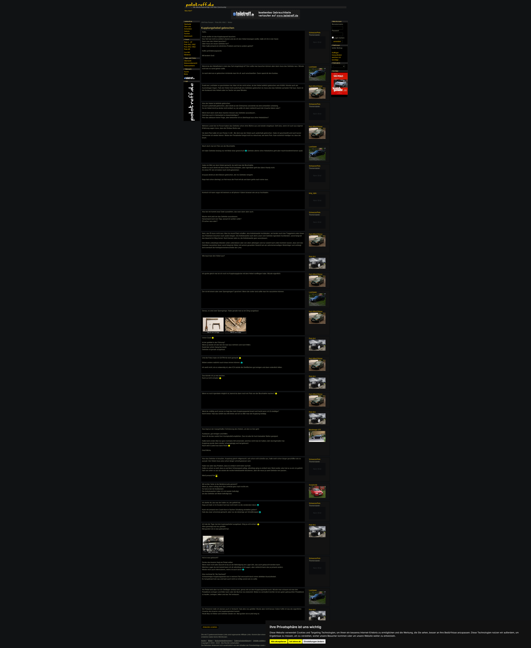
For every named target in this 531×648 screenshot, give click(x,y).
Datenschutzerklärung (242, 641)
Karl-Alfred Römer (315, 86)
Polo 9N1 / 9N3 (190, 47)
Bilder (210, 641)
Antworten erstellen (210, 627)
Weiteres (187, 55)
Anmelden (188, 29)
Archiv (203, 641)
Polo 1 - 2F (188, 42)
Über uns (187, 27)
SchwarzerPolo (314, 33)
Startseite (187, 24)
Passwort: (335, 31)
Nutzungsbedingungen (223, 641)
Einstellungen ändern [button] (314, 641)
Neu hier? (188, 11)
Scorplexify (313, 485)
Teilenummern (189, 66)
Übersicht (187, 61)
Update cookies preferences (263, 641)
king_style (313, 193)
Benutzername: (337, 24)
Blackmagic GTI (315, 430)
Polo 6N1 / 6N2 (190, 45)
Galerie (187, 31)
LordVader (313, 67)
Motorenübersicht (190, 63)
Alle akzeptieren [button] (278, 641)
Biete (186, 74)
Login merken (339, 38)
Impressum (188, 36)
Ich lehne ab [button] (295, 641)
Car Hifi (187, 52)
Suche (186, 72)
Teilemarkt (188, 69)
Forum (187, 39)
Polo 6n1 (312, 257)
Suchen (187, 34)
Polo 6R (187, 49)
